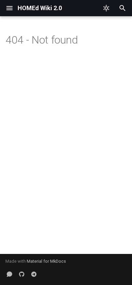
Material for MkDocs (46, 261)
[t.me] (33, 274)
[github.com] (21, 274)
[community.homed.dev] (9, 274)
